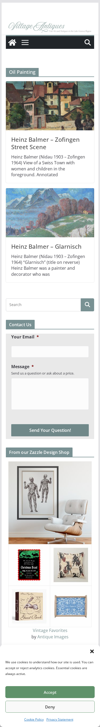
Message (22, 366)
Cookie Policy (34, 719)
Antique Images (53, 637)
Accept (50, 692)
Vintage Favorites (50, 630)
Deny (50, 706)
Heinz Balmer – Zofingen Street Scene (45, 143)
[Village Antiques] (50, 27)
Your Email (25, 337)
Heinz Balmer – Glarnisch (46, 246)
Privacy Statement (59, 719)
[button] (92, 651)
